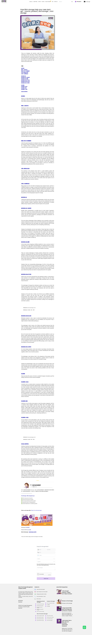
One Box (43, 1)
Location (39, 1)
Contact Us (37, 587)
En (84, 1)
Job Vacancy (20, 600)
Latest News (35, 1)
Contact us (56, 1)
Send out (46, 578)
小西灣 (33, 439)
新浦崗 (29, 439)
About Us (31, 1)
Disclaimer (20, 601)
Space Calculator (48, 1)
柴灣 (31, 439)
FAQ (52, 1)
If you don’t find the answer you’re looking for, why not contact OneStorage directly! (46, 565)
